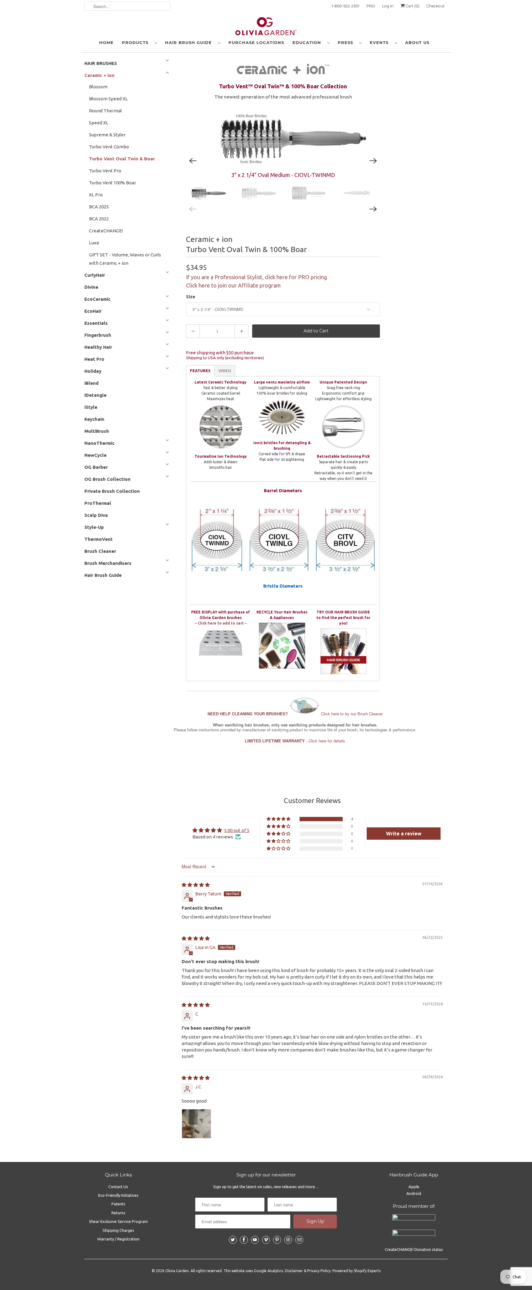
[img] (196, 884)
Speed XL (98, 122)
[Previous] (193, 160)
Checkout (435, 6)
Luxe (94, 242)
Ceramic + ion (99, 75)
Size (190, 296)
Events (381, 42)
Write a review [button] (403, 833)
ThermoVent (98, 539)
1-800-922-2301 (345, 6)
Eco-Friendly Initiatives (118, 1195)
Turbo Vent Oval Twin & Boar (122, 158)
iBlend (91, 383)
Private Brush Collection (112, 491)
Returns (118, 1213)
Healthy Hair (98, 347)
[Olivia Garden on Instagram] (288, 1240)
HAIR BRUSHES (100, 63)
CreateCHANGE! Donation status (414, 1249)
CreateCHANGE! (106, 230)
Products (136, 42)
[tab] (200, 370)
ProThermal (97, 503)
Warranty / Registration (118, 1239)
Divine (91, 287)
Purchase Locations (256, 42)
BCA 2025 (99, 206)
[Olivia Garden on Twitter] (233, 1240)
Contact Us (118, 1186)
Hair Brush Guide (190, 42)
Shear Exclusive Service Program (118, 1221)
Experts (374, 1271)
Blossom (98, 86)
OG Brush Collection (107, 479)
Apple (414, 1186)
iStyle (90, 407)
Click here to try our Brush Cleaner (295, 714)
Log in (387, 6)
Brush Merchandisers (107, 563)
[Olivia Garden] (266, 27)
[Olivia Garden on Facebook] (244, 1240)
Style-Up (94, 527)
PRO (370, 6)
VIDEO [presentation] (224, 370)
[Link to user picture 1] (196, 1124)
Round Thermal (105, 110)
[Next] (373, 160)
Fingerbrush (97, 335)
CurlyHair (94, 275)
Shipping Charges (118, 1230)
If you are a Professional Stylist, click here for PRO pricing (256, 277)
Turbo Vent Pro (105, 170)
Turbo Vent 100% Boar (112, 182)
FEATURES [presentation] (200, 370)
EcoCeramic (97, 299)
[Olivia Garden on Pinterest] (277, 1240)
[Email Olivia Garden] (299, 1240)
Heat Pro (94, 359)
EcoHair (93, 311)
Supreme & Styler (107, 134)
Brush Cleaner (100, 551)
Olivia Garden (177, 1271)
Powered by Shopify (349, 1271)
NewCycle (95, 455)
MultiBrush (96, 431)
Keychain (94, 419)
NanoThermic (99, 443)
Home (106, 42)
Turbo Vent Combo (109, 146)
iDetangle (95, 395)
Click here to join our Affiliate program (233, 285)
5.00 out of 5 (236, 830)
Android (413, 1193)
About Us (417, 42)
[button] (279, 819)
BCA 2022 (99, 218)
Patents (118, 1204)
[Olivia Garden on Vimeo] (266, 1240)
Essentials (96, 323)
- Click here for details (295, 741)
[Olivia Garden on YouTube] (255, 1240)
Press (347, 42)
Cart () (412, 6)
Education (308, 42)
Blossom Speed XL (108, 98)
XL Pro (96, 194)
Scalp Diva (96, 515)
